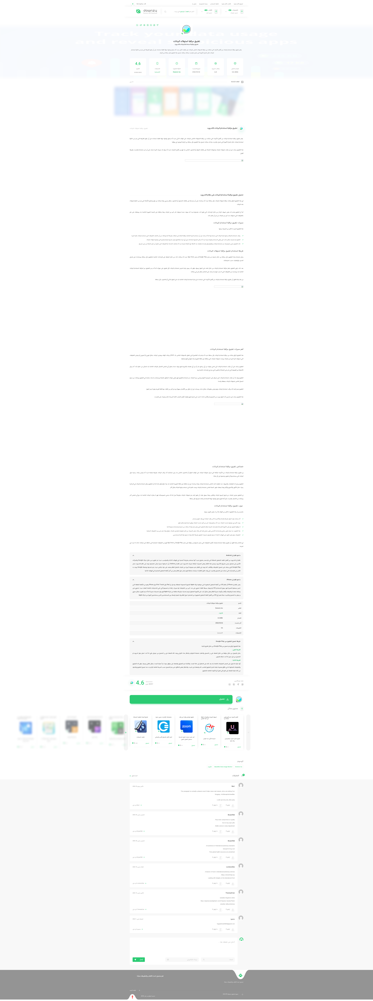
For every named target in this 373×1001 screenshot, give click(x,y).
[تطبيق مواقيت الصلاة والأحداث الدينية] (49, 732)
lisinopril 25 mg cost (229, 849)
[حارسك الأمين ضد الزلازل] (209, 731)
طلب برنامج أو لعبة (141, 4)
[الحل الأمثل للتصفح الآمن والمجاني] (163, 730)
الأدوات (221, 613)
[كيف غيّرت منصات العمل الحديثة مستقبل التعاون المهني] (186, 731)
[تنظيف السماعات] (140, 730)
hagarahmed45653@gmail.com (226, 924)
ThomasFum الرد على (138, 909)
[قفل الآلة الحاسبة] (72, 730)
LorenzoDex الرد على (138, 883)
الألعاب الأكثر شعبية (226, 4)
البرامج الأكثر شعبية (238, 4)
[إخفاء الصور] (94, 730)
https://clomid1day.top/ (228, 875)
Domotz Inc (177, 72)
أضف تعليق (134, 776)
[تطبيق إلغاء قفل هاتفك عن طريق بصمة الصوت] (26, 732)
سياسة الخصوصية (203, 4)
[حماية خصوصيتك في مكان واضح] (118, 731)
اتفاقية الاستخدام (214, 4)
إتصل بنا (194, 4)
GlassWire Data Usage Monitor (223, 767)
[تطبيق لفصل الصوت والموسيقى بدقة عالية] (232, 732)
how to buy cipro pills (228, 823)
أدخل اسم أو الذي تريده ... (183, 12)
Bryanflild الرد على (137, 831)
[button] (126, 732)
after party (232, 800)
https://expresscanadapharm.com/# (211, 901)
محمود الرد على (137, 929)
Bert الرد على (136, 805)
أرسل (141, 959)
